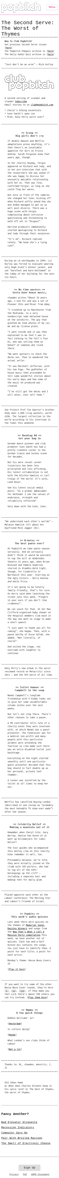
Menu (52, 7)
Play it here (17, 969)
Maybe (12, 1034)
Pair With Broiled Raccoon (21, 1138)
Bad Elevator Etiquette (19, 1122)
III (22, 991)
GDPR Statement (40, 1174)
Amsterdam (15, 1023)
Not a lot (15, 1049)
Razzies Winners (17, 928)
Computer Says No (14, 1132)
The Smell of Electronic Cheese (25, 1143)
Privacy (14, 1174)
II (13, 991)
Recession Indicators (17, 1127)
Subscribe (21, 101)
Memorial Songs (35, 925)
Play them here (37, 997)
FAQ (25, 1174)
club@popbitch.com (42, 104)
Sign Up (29, 1167)
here (8, 47)
